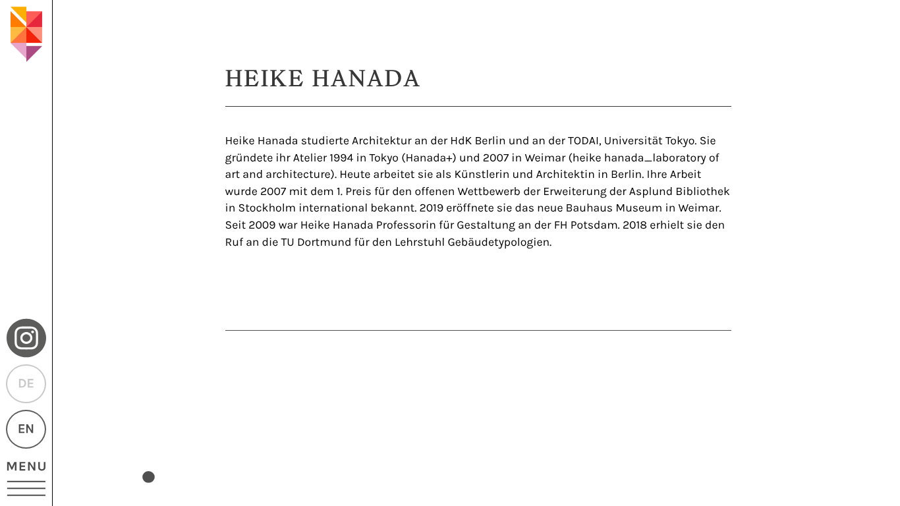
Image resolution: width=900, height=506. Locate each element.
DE (26, 383)
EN (26, 429)
